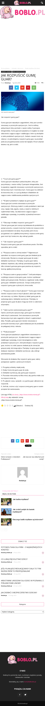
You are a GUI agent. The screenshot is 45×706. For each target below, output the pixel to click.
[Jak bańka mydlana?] (6, 501)
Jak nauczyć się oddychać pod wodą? (33, 458)
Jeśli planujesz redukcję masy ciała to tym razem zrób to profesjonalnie (21, 569)
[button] (42, 3)
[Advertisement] (22, 42)
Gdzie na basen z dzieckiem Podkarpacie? (10, 458)
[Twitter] (25, 695)
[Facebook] (20, 695)
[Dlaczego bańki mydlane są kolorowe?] (6, 522)
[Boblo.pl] (22, 12)
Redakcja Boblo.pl (6, 552)
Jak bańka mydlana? (21, 499)
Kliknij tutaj (4, 397)
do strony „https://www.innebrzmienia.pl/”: (26, 394)
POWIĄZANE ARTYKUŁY (10, 491)
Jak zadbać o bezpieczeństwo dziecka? (19, 592)
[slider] (7, 405)
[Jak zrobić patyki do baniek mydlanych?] (6, 512)
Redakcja (8, 83)
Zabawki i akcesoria (6, 71)
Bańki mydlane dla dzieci (19, 71)
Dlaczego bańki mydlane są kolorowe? (28, 519)
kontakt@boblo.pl (30, 682)
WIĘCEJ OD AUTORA (9, 494)
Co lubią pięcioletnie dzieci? (14, 559)
